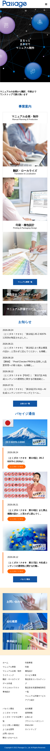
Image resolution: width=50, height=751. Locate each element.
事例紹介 (6, 692)
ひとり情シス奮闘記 (11, 725)
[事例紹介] (25, 648)
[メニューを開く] (46, 4)
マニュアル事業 (9, 667)
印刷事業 (29, 663)
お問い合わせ (8, 733)
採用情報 (29, 713)
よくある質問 (8, 729)
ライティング (8, 675)
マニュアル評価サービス (35, 696)
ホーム (5, 663)
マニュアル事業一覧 (25, 282)
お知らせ (29, 717)
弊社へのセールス (10, 738)
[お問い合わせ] (25, 609)
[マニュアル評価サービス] (25, 314)
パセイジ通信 (25, 579)
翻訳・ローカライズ (11, 679)
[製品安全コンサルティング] (25, 300)
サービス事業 (30, 675)
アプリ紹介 (29, 700)
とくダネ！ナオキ (16, 467)
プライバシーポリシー (34, 721)
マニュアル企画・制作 (12, 671)
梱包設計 (29, 671)
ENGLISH (29, 725)
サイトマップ (30, 729)
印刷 (27, 667)
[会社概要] (25, 629)
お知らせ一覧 (25, 404)
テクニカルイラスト (11, 687)
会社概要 (29, 708)
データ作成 (7, 683)
